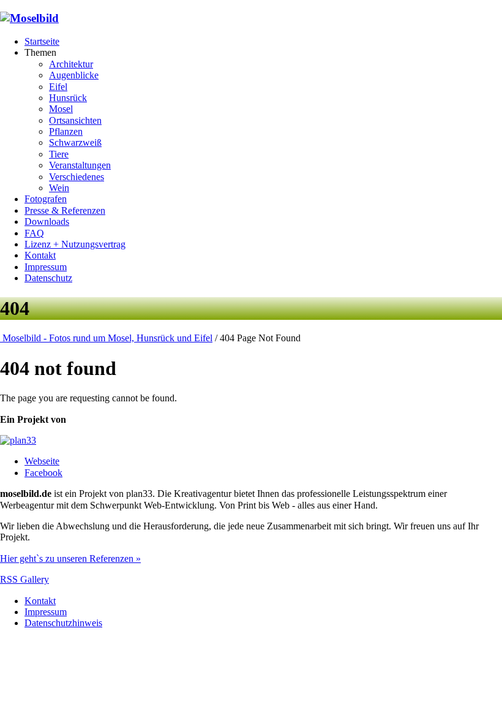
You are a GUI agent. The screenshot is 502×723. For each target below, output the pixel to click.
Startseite (41, 41)
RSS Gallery (24, 579)
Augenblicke (74, 75)
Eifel (58, 86)
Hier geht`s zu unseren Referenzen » (70, 558)
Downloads (46, 221)
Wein (59, 188)
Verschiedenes (76, 177)
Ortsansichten (75, 120)
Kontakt (40, 255)
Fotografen (45, 199)
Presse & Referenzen (64, 210)
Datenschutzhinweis (63, 623)
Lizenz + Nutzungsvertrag (75, 244)
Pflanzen (66, 131)
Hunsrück (68, 98)
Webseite (41, 461)
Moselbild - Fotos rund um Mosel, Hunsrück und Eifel (106, 338)
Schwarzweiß (75, 142)
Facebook (43, 472)
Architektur (71, 64)
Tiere (59, 154)
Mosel (61, 109)
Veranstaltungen (80, 165)
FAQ (34, 233)
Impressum (45, 267)
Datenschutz (48, 278)
